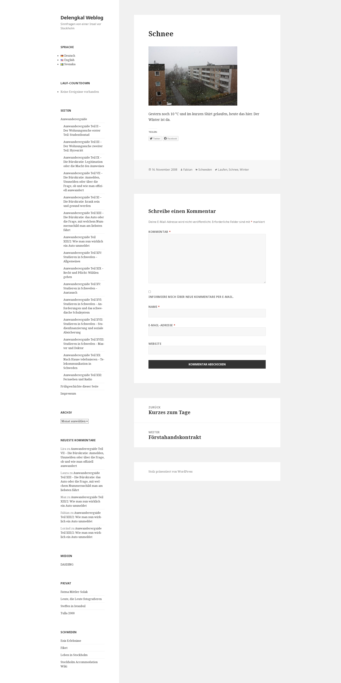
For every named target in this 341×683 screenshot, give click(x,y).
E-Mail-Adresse (161, 325)
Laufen (222, 170)
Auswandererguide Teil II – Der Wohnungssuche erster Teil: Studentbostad (82, 130)
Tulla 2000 (68, 613)
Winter (244, 170)
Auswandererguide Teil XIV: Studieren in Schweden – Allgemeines (82, 257)
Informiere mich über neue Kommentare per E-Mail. (191, 297)
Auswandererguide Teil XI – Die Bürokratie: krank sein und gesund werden (82, 201)
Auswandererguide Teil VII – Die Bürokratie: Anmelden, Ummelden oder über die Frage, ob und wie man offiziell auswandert (83, 181)
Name (154, 307)
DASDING (67, 564)
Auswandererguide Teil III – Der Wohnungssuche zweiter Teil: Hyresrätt (83, 146)
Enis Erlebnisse (71, 641)
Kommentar (159, 232)
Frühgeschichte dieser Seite (79, 386)
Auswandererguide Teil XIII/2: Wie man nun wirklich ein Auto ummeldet (83, 241)
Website (154, 344)
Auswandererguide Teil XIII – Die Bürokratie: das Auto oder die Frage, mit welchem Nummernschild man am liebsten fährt (83, 221)
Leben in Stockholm (74, 655)
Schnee (233, 170)
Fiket (64, 648)
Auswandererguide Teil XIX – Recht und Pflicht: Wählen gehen (83, 272)
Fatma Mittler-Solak (74, 592)
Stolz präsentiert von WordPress (170, 471)
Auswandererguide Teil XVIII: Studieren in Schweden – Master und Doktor (83, 344)
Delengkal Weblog (82, 17)
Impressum (68, 393)
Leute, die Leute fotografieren (81, 599)
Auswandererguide (74, 119)
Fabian (187, 170)
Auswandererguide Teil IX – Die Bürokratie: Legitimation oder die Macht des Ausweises (83, 162)
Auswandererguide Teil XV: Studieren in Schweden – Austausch (82, 288)
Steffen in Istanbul (73, 606)
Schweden (205, 170)
